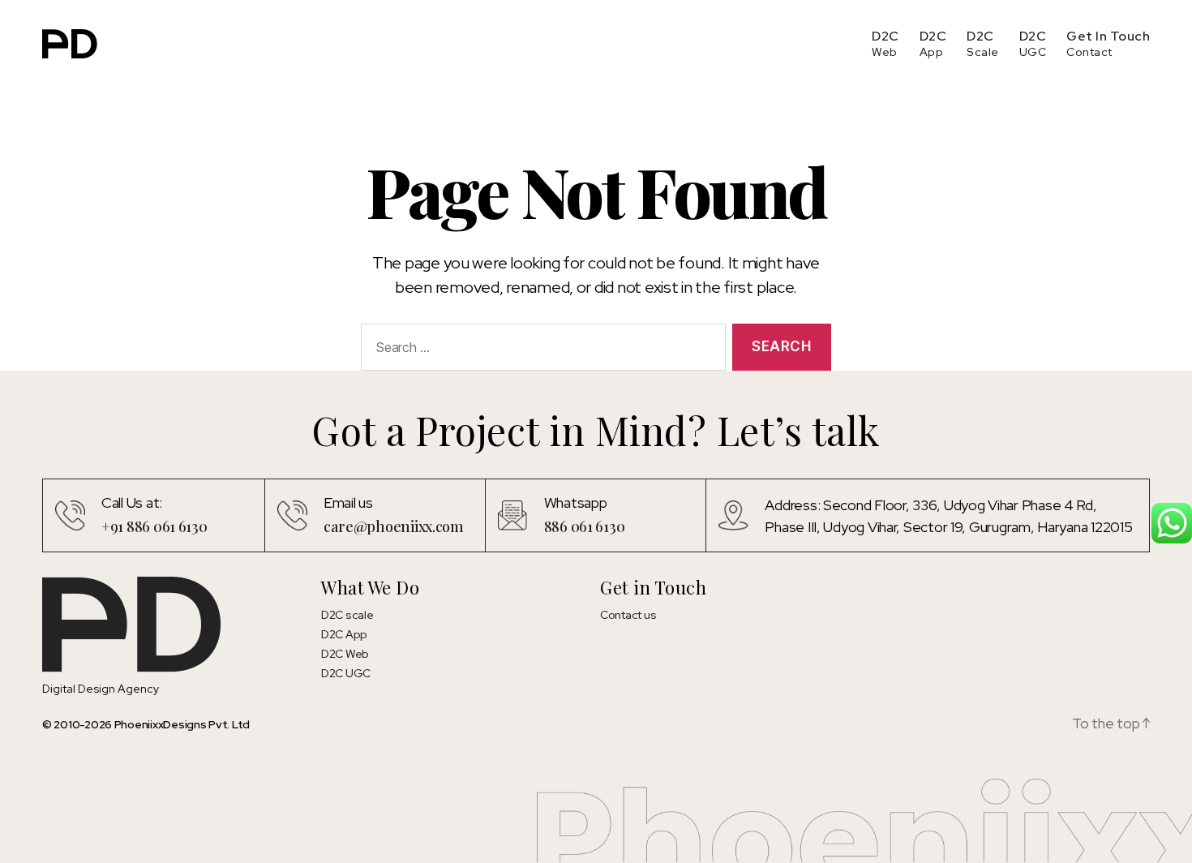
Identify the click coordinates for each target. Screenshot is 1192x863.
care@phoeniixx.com (394, 526)
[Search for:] (540, 351)
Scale (983, 52)
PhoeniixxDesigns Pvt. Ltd (182, 724)
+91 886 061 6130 (154, 526)
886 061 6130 (584, 526)
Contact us (628, 615)
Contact (1089, 52)
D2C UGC (346, 673)
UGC (1033, 52)
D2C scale (347, 615)
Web (885, 52)
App (932, 52)
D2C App (344, 634)
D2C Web (345, 653)
